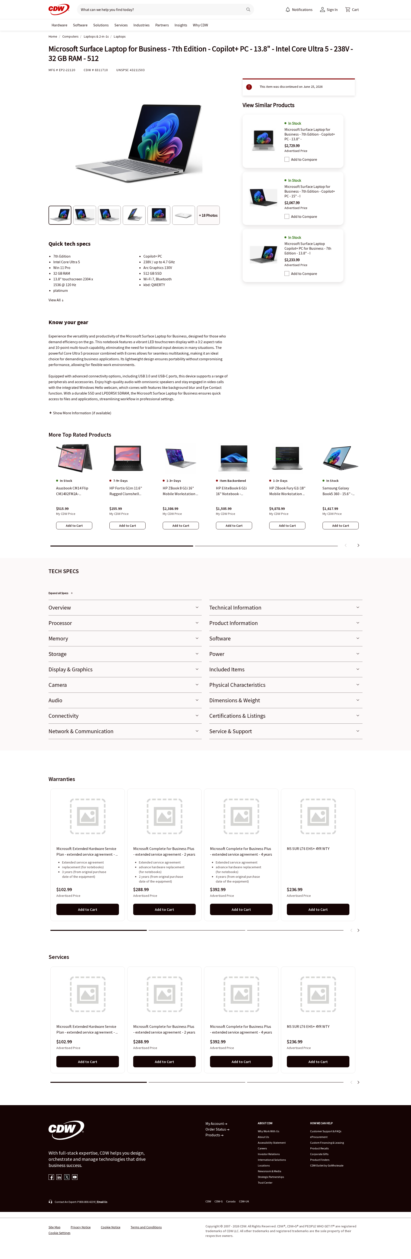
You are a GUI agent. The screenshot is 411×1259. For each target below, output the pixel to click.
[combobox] (158, 9)
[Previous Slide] (351, 930)
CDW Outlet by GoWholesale (326, 1165)
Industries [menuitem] (141, 25)
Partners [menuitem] (162, 25)
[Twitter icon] (67, 1177)
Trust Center (265, 1182)
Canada (230, 1201)
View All (55, 300)
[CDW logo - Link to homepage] (59, 9)
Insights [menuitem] (181, 25)
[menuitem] (287, 9)
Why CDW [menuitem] (200, 25)
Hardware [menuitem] (59, 25)
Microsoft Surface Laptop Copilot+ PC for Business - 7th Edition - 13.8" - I (307, 248)
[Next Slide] (358, 930)
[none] (59, 25)
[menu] (299, 9)
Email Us (102, 1202)
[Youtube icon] (75, 1177)
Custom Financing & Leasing (327, 1142)
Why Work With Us (268, 1131)
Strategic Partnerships (271, 1177)
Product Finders (319, 1159)
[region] (205, 496)
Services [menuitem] (121, 25)
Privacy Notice (81, 1227)
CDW (208, 1201)
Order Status (216, 1129)
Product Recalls (319, 1148)
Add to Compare (304, 159)
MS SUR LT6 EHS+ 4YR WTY (308, 848)
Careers (262, 1148)
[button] (352, 9)
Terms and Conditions (146, 1227)
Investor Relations (269, 1154)
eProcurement (319, 1137)
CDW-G (219, 1201)
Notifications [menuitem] (302, 9)
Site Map (54, 1227)
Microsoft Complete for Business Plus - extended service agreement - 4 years (241, 851)
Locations (264, 1165)
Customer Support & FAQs (325, 1131)
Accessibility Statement (272, 1142)
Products (213, 1134)
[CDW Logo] (59, 9)
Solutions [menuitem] (101, 25)
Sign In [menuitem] (332, 9)
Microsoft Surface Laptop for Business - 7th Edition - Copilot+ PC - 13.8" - (309, 134)
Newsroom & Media (269, 1171)
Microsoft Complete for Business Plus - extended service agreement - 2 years (164, 851)
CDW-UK (244, 1201)
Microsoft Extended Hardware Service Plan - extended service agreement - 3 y (86, 851)
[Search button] (248, 9)
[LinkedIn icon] (59, 1177)
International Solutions (272, 1159)
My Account (215, 1123)
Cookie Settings (59, 1233)
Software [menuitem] (80, 25)
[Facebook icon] (51, 1177)
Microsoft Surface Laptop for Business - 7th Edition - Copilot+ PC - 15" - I (309, 191)
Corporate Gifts (319, 1154)
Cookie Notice (110, 1227)
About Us (263, 1137)
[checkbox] (286, 159)
